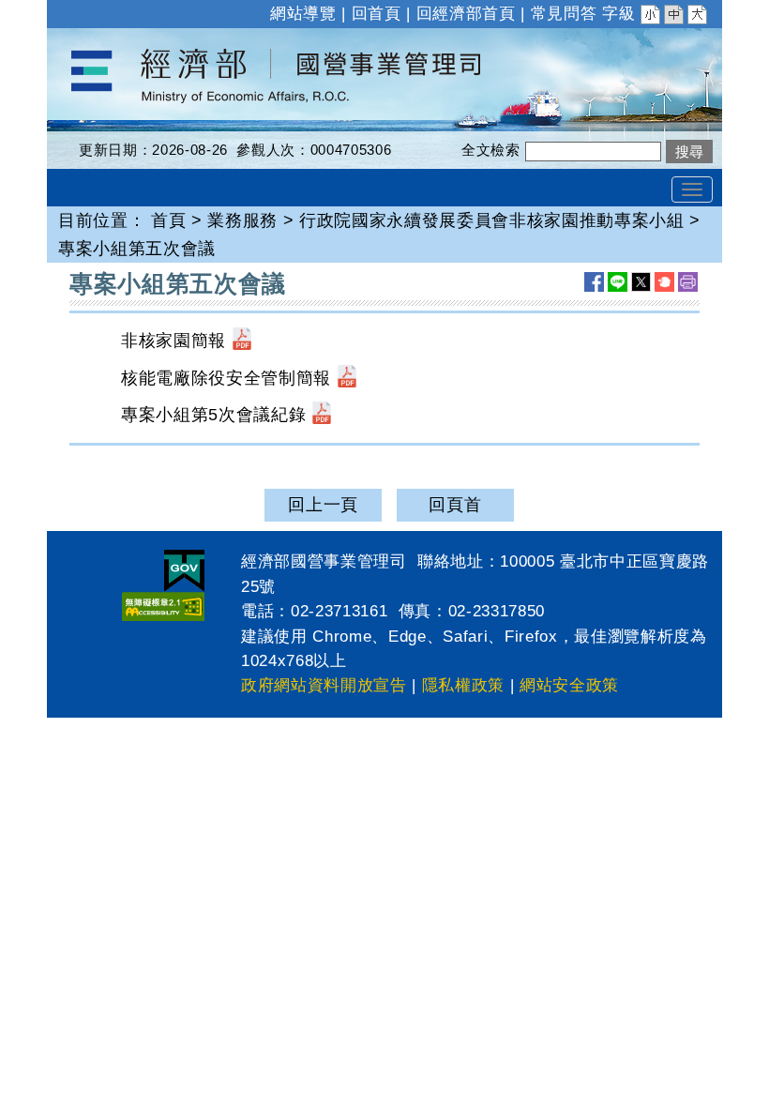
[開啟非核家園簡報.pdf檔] (242, 340)
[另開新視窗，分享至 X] (641, 282)
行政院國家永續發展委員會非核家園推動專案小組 (492, 220)
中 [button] (675, 16)
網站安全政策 (569, 685)
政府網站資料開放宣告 (324, 685)
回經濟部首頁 (466, 14)
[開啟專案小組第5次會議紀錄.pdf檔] (321, 414)
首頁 (168, 220)
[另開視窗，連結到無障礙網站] (163, 606)
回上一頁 (323, 504)
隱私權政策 (463, 685)
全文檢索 (490, 150)
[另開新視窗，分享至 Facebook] (594, 282)
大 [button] (698, 16)
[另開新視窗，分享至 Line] (617, 282)
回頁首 (455, 504)
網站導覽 (303, 14)
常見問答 (564, 14)
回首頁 (376, 14)
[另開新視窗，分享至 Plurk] (664, 282)
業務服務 (242, 220)
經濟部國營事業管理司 (134, 40)
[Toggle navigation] (692, 189)
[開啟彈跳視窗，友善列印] (688, 282)
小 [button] (651, 16)
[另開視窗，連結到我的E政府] (184, 571)
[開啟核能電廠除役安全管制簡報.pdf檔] (347, 378)
